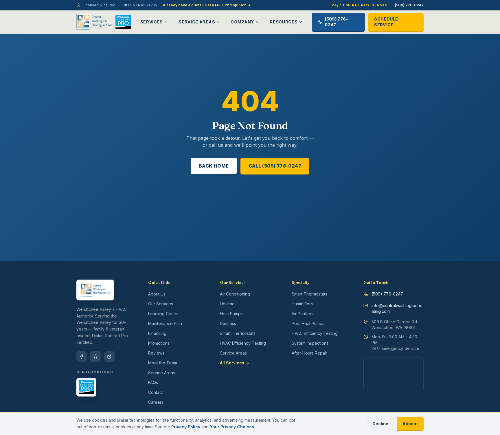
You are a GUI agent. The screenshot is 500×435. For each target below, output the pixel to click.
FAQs (153, 382)
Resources (283, 21)
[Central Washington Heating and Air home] (94, 22)
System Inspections (310, 343)
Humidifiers (302, 303)
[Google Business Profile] (109, 356)
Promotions (159, 343)
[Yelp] (95, 356)
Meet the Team (162, 362)
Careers (155, 402)
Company (242, 21)
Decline (380, 423)
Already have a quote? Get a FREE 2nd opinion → (207, 5)
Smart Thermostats (237, 333)
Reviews (156, 352)
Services (151, 21)
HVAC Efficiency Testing (243, 343)
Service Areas (197, 21)
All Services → (234, 362)
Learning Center (163, 313)
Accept (410, 423)
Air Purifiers (302, 313)
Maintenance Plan (165, 323)
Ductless (228, 323)
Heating (227, 303)
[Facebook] (81, 356)
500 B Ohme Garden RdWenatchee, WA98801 (394, 324)
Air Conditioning (235, 293)
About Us (157, 293)
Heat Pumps (231, 313)
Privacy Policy (185, 426)
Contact (155, 392)
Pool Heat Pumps (308, 323)
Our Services (160, 303)
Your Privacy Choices (232, 426)
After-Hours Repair (309, 352)
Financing (157, 333)
